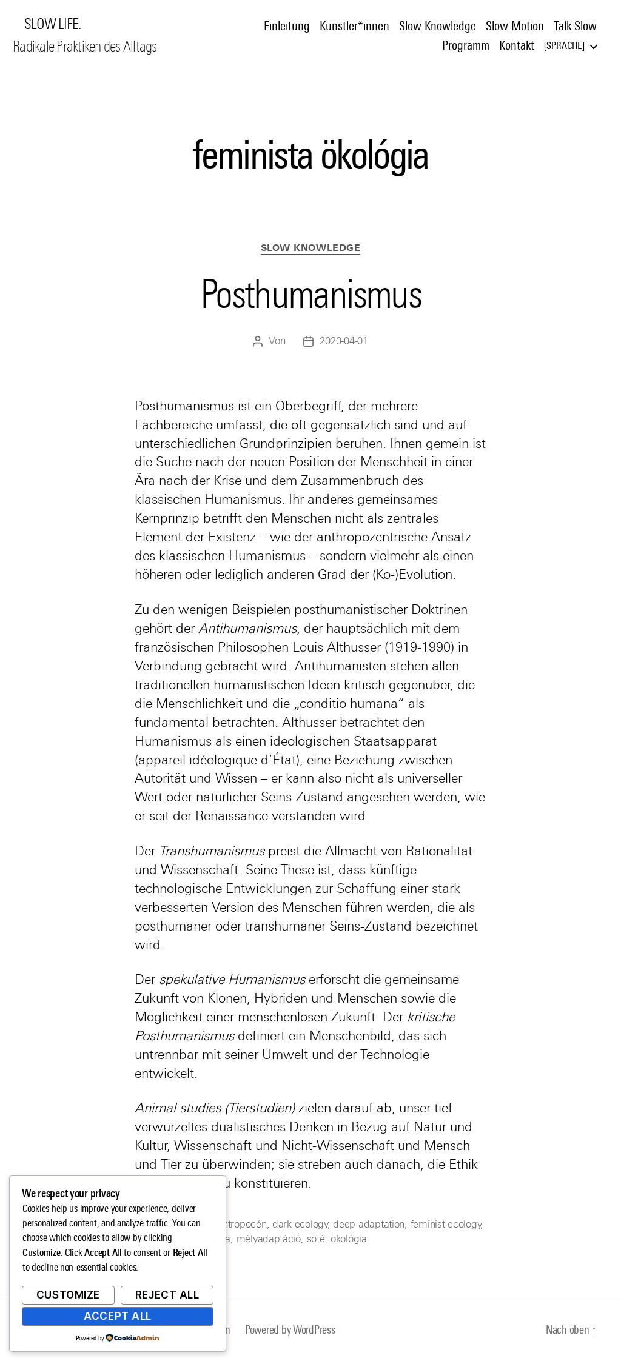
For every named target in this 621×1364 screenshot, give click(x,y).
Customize (68, 1295)
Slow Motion (515, 26)
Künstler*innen (354, 26)
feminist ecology (446, 1224)
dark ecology (299, 1224)
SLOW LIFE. (52, 24)
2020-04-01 (344, 341)
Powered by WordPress (290, 1329)
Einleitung (287, 26)
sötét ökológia (337, 1239)
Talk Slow (575, 26)
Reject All (167, 1295)
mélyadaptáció (269, 1239)
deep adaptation (368, 1224)
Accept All (118, 1316)
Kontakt (516, 45)
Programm (465, 45)
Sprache (564, 46)
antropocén (241, 1224)
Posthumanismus (310, 294)
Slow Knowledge (437, 26)
